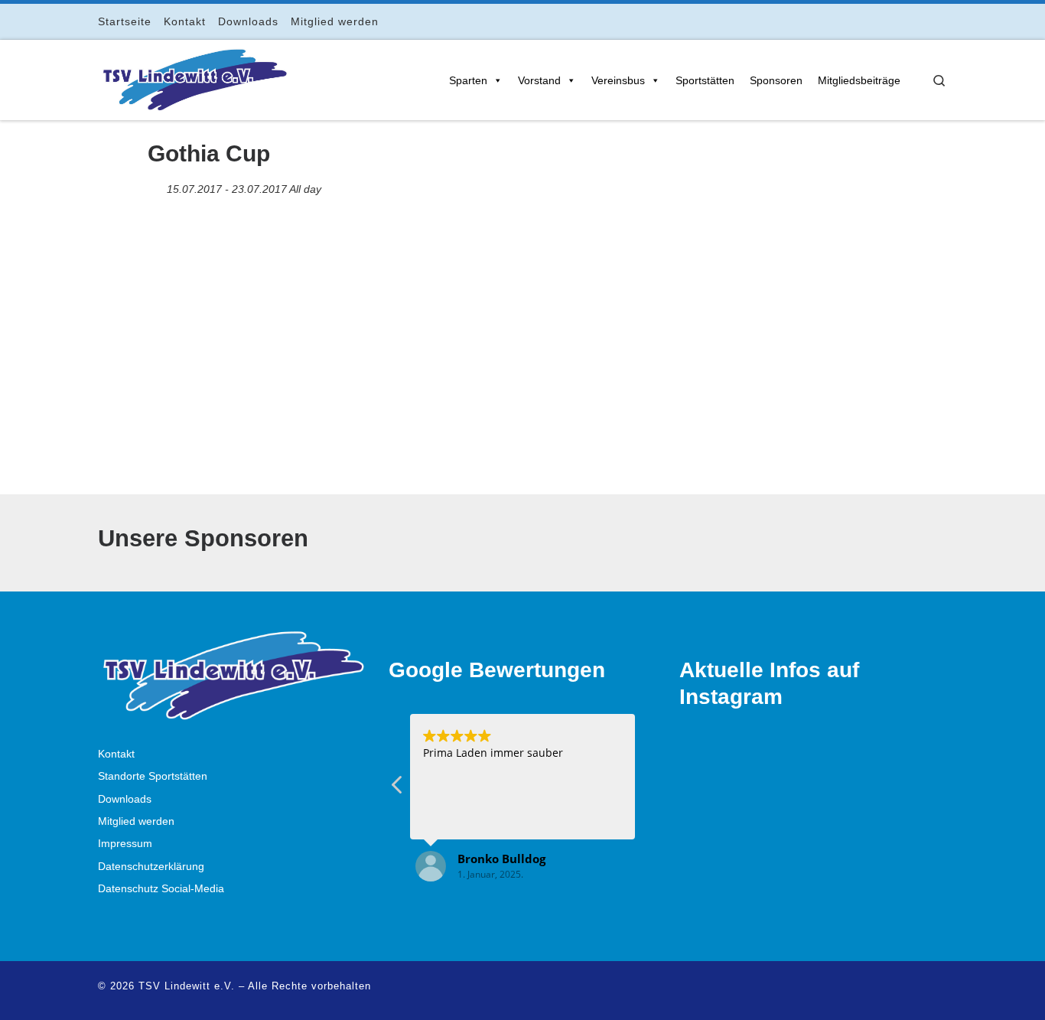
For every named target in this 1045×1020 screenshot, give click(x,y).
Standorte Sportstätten (152, 776)
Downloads (124, 799)
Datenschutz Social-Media (161, 889)
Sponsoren (776, 80)
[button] (647, 789)
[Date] (156, 185)
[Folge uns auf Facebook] (878, 21)
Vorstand (539, 80)
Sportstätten (705, 80)
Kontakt (116, 754)
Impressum (125, 843)
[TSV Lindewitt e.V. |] (193, 77)
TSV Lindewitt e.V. (186, 986)
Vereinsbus (618, 80)
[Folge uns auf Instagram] (900, 21)
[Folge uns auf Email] (921, 21)
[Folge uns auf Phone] (943, 21)
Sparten (468, 80)
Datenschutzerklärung (151, 866)
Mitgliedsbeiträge (859, 80)
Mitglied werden (136, 821)
